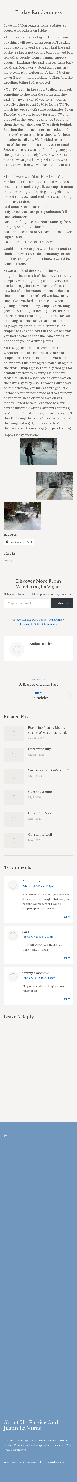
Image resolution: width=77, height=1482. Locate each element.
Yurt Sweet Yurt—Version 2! (49, 770)
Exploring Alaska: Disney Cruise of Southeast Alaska (48, 730)
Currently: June (40, 792)
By (55, 619)
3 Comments (49, 624)
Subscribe (62, 603)
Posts (42, 619)
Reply (66, 916)
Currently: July (39, 749)
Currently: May (39, 813)
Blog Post (32, 619)
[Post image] (14, 733)
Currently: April (40, 834)
